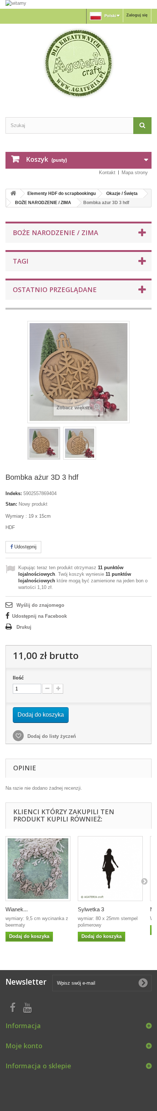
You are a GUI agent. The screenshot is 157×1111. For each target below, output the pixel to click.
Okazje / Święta (122, 193)
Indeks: (13, 493)
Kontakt (107, 172)
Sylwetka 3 (91, 909)
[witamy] (78, 4)
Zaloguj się (137, 15)
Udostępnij (25, 546)
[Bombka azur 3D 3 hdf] (44, 443)
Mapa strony (135, 172)
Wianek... (16, 909)
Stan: (11, 504)
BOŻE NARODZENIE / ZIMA (43, 202)
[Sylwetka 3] (110, 868)
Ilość (18, 678)
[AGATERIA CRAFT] (78, 63)
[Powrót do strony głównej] (13, 193)
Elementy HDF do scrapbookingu (61, 193)
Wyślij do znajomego (40, 605)
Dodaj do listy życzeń (51, 736)
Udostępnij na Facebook (39, 616)
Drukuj (23, 627)
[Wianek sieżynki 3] (37, 868)
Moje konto (23, 1045)
